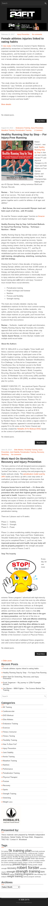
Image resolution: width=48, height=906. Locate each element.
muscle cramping (33, 860)
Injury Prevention (23, 34)
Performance (8, 769)
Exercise (6, 728)
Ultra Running (38, 874)
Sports (5, 790)
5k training (4, 851)
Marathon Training (8, 130)
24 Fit (27, 900)
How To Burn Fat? (10, 744)
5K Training (7, 707)
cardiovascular (32, 853)
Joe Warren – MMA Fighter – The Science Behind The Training (24, 689)
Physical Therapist (10, 777)
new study (7, 46)
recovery (11, 868)
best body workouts (38, 851)
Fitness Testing (9, 736)
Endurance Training (23, 128)
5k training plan (20, 851)
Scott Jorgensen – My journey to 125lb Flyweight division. (22, 683)
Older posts (6, 661)
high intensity (39, 858)
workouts (38, 876)
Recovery (40, 452)
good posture (34, 857)
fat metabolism (38, 855)
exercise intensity (25, 855)
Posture (6, 781)
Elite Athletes (19, 450)
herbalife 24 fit (19, 858)
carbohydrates (22, 853)
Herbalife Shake (30, 858)
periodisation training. (16, 862)
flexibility (15, 857)
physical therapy (6, 864)
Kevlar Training (9, 757)
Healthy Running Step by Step (40, 149)
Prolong (29, 864)
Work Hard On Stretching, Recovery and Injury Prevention (21, 677)
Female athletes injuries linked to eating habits (21, 669)
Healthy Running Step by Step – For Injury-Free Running (24, 673)
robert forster (28, 867)
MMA (25, 860)
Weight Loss (8, 802)
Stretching (5, 454)
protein (35, 864)
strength (11, 871)
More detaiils (6, 104)
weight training (15, 876)
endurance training (13, 855)
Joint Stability (14, 452)
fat (32, 855)
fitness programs (6, 857)
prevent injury (20, 864)
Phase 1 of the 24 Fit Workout (32, 862)
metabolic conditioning (14, 860)
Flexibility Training (31, 450)
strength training (28, 871)
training (12, 874)
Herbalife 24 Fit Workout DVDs (29, 429)
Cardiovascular (8, 711)
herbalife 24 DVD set (8, 858)
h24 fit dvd (42, 857)
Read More (41, 121)
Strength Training (9, 794)
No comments (37, 34)
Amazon (41, 216)
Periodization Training (23, 130)
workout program (28, 876)
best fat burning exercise (9, 853)
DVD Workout (8, 715)
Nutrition (6, 765)
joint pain (4, 860)
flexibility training (24, 857)
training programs (24, 874)
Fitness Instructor (10, 732)
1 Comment (38, 130)
